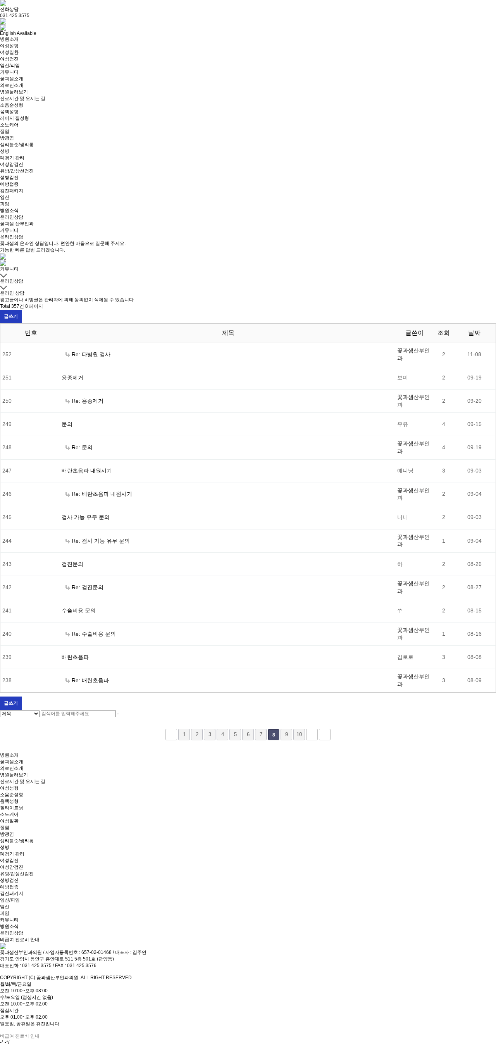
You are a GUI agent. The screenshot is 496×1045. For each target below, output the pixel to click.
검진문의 (72, 564)
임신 (4, 197)
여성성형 (9, 45)
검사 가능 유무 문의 (86, 517)
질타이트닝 (11, 807)
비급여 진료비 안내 (20, 939)
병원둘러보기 (14, 92)
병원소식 (9, 210)
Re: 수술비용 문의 (94, 634)
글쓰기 (11, 316)
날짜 (474, 332)
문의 (67, 424)
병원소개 (9, 39)
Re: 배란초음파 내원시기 (102, 494)
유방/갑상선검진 (17, 171)
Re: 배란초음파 (90, 680)
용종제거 (72, 377)
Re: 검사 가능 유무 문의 (101, 541)
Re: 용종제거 (87, 401)
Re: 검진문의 (87, 587)
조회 (443, 332)
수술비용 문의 (79, 610)
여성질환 (9, 52)
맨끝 (325, 734)
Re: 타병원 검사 (91, 354)
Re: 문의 (82, 447)
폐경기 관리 (12, 157)
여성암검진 (11, 867)
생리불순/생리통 (17, 144)
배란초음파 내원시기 (87, 470)
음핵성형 (9, 111)
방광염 (7, 138)
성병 (4, 151)
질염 (4, 131)
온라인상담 (11, 217)
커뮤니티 (9, 72)
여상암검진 (11, 164)
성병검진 (9, 177)
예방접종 (9, 184)
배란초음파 (75, 657)
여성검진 (9, 59)
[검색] (118, 713)
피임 (4, 204)
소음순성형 (11, 105)
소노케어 (9, 125)
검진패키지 (11, 190)
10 (299, 734)
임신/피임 (10, 65)
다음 (312, 734)
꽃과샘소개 (11, 78)
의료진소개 (11, 85)
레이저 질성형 (14, 118)
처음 (171, 734)
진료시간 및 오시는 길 (22, 98)
